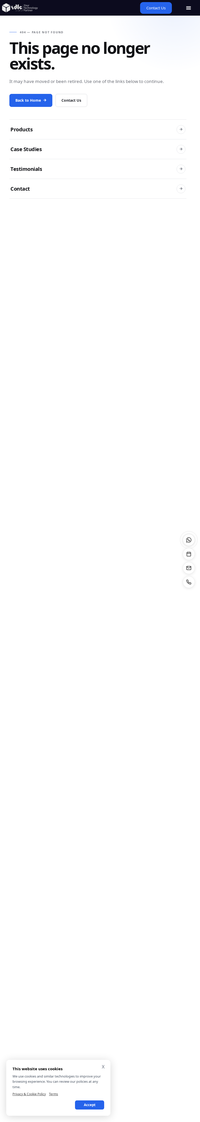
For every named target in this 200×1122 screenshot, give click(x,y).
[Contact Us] (189, 568)
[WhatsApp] (189, 540)
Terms (53, 1094)
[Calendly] (189, 554)
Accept (90, 1104)
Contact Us (71, 100)
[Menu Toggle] (188, 7)
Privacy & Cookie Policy (29, 1094)
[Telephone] (189, 582)
